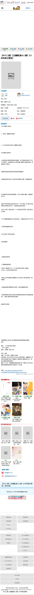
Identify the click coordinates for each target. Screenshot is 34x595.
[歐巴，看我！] (28, 388)
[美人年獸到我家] (17, 2)
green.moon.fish (25, 95)
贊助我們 (25, 564)
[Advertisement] (17, 28)
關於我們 (8, 517)
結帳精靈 (17, 582)
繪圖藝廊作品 (8, 557)
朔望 (6, 95)
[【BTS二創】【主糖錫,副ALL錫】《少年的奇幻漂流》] (6, 452)
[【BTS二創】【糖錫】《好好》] (17, 452)
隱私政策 (25, 517)
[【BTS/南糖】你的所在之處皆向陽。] (17, 409)
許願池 (8, 543)
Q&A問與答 (8, 564)
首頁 (2, 590)
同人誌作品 (25, 539)
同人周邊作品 (25, 543)
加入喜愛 (21, 48)
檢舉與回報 (8, 539)
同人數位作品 (25, 546)
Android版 (17, 575)
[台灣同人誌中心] (16, 8)
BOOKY (25, 550)
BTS (5, 98)
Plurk (8, 525)
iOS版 (17, 579)
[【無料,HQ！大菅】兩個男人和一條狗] (28, 433)
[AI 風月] (17, 498)
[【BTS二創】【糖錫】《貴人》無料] (6, 433)
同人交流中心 (8, 561)
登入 (29, 8)
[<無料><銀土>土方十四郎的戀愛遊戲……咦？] (17, 433)
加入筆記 (30, 48)
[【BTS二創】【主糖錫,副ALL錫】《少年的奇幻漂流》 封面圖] (11, 75)
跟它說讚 (13, 48)
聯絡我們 (8, 535)
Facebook (8, 528)
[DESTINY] (6, 409)
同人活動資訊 (25, 535)
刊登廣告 (25, 557)
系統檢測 (8, 568)
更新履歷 (8, 521)
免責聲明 (25, 521)
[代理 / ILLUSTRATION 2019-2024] (17, 388)
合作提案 (25, 561)
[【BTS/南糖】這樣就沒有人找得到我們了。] (6, 388)
